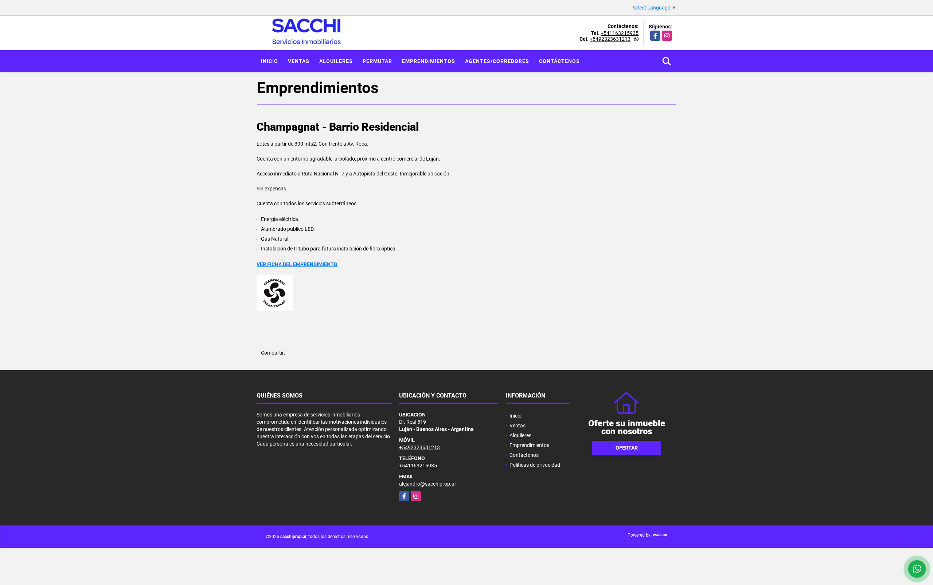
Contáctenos (559, 61)
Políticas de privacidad (535, 465)
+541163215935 (620, 33)
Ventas (298, 61)
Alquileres (336, 61)
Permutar (377, 61)
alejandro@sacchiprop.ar (427, 484)
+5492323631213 (610, 39)
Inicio (269, 61)
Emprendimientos (428, 61)
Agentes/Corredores (497, 61)
